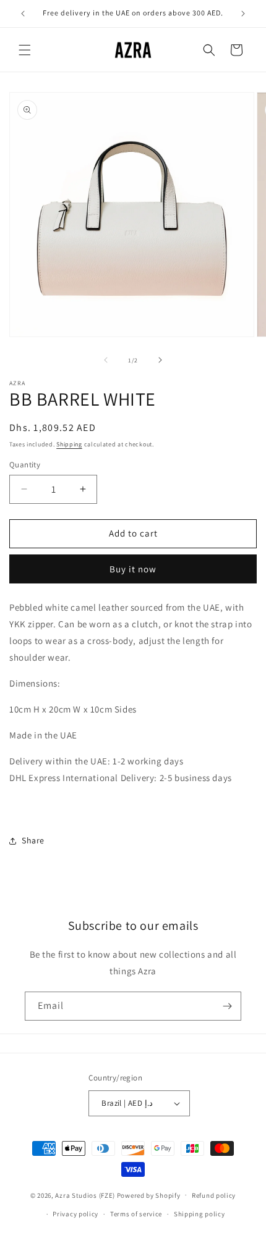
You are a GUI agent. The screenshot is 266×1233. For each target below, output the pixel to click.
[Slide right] (160, 360)
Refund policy (214, 1195)
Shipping (69, 444)
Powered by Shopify (149, 1194)
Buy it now (133, 569)
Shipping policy (199, 1214)
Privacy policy (75, 1214)
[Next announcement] (243, 13)
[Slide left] (105, 360)
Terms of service (136, 1214)
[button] (24, 50)
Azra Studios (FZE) (85, 1194)
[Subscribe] (227, 1006)
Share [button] (33, 840)
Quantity (24, 464)
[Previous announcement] (22, 13)
